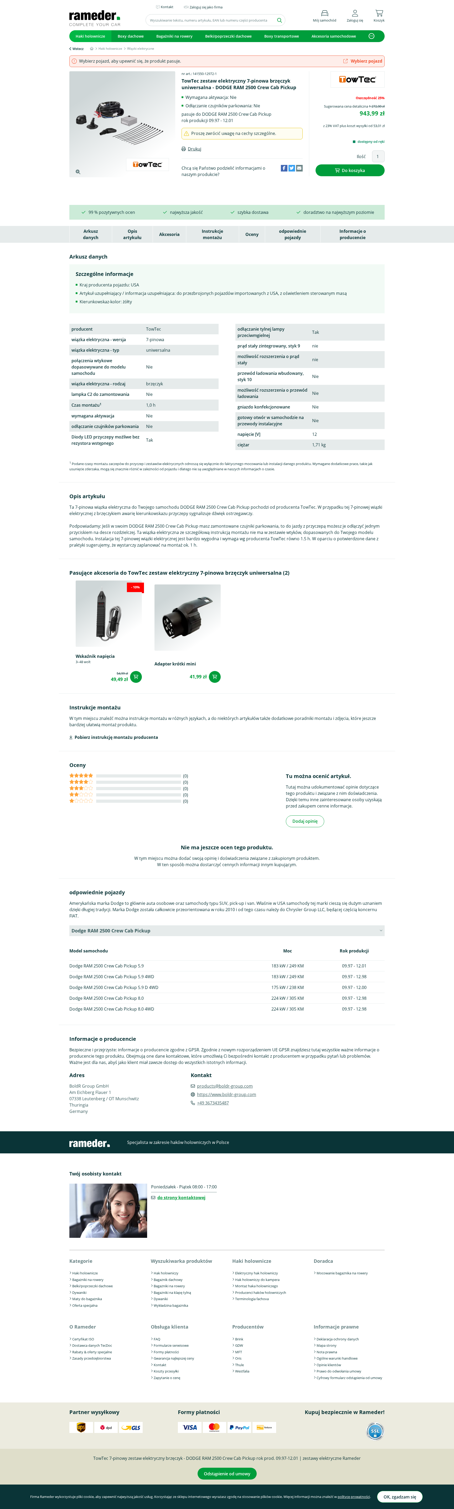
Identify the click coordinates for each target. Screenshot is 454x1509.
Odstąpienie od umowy (227, 1474)
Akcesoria (169, 234)
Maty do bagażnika (87, 1298)
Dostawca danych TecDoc (92, 1345)
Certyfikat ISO (83, 1339)
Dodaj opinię (305, 821)
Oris (238, 1358)
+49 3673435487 (213, 1103)
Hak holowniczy (166, 1273)
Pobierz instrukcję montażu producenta (116, 737)
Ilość (361, 156)
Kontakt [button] (167, 6)
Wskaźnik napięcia (95, 656)
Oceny (252, 234)
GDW (239, 1345)
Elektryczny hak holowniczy (256, 1273)
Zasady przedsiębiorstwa (91, 1358)
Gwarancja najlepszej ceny (174, 1358)
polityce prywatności (354, 1496)
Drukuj (194, 149)
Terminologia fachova (252, 1298)
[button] (355, 15)
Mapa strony (327, 1345)
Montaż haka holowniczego (256, 1286)
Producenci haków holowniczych (260, 1292)
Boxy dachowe (131, 36)
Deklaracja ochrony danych (338, 1339)
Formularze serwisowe (171, 1345)
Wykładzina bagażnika (171, 1305)
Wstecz (78, 48)
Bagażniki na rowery (174, 36)
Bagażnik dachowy (168, 1279)
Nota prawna (327, 1352)
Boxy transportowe (281, 36)
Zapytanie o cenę (167, 1377)
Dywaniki (79, 1292)
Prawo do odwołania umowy (339, 1371)
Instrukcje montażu (212, 234)
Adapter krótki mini (175, 664)
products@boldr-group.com (225, 1086)
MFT (238, 1352)
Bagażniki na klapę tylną (172, 1292)
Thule (239, 1364)
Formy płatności (166, 1352)
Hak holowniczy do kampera (257, 1279)
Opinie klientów (329, 1364)
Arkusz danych (91, 234)
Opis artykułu (132, 234)
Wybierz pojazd (366, 61)
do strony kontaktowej (181, 1197)
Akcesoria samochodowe (334, 36)
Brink (239, 1339)
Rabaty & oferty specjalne (92, 1352)
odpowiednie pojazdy (292, 234)
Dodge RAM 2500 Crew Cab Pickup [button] (110, 930)
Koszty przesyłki (166, 1371)
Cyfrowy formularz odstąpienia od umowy (349, 1377)
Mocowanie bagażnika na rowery (342, 1273)
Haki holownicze (90, 36)
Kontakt (160, 1364)
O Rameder (82, 1327)
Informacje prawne (336, 1327)
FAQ (157, 1339)
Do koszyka (353, 170)
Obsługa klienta (169, 1327)
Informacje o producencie (352, 234)
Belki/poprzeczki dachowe (228, 36)
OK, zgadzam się (400, 1497)
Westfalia (242, 1371)
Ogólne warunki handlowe (337, 1358)
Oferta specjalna (84, 1305)
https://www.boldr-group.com (226, 1094)
